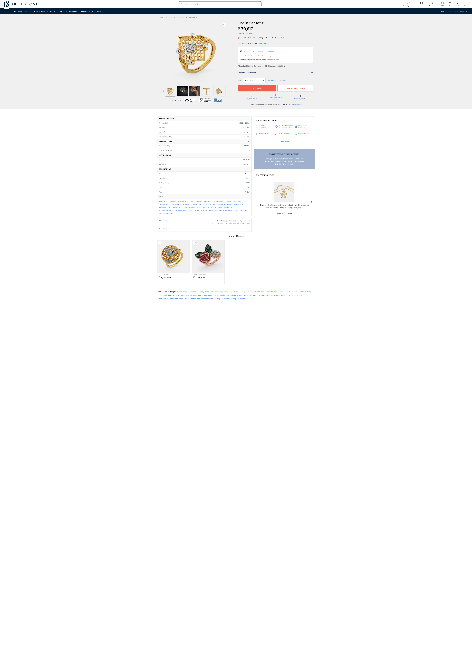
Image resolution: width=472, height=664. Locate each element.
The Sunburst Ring (165, 275)
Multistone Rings (196, 201)
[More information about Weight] (165, 164)
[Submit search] (181, 4)
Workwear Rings (164, 207)
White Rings (163, 201)
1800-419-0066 (294, 104)
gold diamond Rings (166, 213)
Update (271, 51)
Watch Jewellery (40, 11)
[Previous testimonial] (256, 202)
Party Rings (208, 201)
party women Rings (166, 210)
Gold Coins (452, 11)
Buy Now (257, 88)
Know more (284, 142)
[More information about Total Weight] (169, 146)
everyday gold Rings (209, 207)
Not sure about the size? (276, 80)
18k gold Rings (177, 207)
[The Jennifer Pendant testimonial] (284, 192)
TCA (282, 38)
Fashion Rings (238, 204)
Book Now (263, 43)
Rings (52, 11)
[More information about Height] (165, 127)
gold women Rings (240, 210)
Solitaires (84, 11)
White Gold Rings (209, 204)
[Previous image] (163, 91)
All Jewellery (97, 11)
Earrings (62, 11)
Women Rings (218, 201)
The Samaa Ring (191, 17)
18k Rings (173, 201)
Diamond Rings (164, 204)
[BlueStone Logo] (21, 4)
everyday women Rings (226, 207)
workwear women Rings (223, 210)
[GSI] (218, 100)
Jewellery (170, 17)
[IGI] (205, 100)
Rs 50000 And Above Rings (192, 204)
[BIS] (190, 100)
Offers (462, 11)
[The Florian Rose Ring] (208, 256)
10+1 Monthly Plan (295, 88)
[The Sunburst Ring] (173, 256)
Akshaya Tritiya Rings (224, 204)
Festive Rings (176, 204)
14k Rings (228, 201)
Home (161, 17)
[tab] (170, 91)
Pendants (73, 11)
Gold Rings (237, 201)
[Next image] (230, 91)
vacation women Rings (193, 207)
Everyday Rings (183, 201)
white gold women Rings (184, 210)
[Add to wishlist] (224, 25)
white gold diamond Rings (203, 210)
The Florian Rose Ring (200, 275)
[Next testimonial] (311, 202)
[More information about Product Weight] (171, 137)
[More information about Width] (165, 132)
